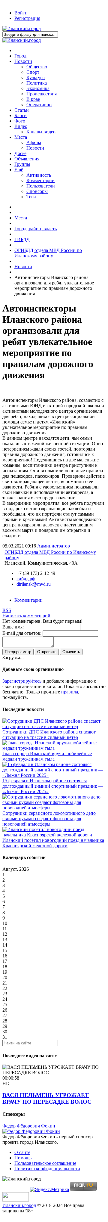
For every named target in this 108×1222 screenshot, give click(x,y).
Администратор (53, 545)
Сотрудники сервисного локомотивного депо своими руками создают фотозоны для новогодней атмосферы (49, 819)
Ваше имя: (13, 626)
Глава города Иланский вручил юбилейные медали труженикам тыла (47, 756)
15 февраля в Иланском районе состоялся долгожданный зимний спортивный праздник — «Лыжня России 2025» (52, 786)
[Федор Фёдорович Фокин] (31, 1131)
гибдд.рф (25, 578)
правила (69, 691)
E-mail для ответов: (21, 633)
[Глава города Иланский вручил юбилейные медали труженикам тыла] (54, 748)
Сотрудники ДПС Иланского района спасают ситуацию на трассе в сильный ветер (49, 734)
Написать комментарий (26, 615)
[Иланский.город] (21, 28)
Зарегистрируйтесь (21, 681)
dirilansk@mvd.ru (33, 584)
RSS (6, 610)
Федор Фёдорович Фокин (28, 1125)
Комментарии (28, 600)
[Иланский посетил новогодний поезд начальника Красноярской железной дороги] (54, 834)
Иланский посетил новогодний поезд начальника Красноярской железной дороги (53, 843)
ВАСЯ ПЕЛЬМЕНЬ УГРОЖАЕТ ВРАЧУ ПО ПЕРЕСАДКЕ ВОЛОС (47, 1098)
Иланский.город (19, 1205)
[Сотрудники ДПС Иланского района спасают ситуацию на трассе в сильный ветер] (54, 726)
